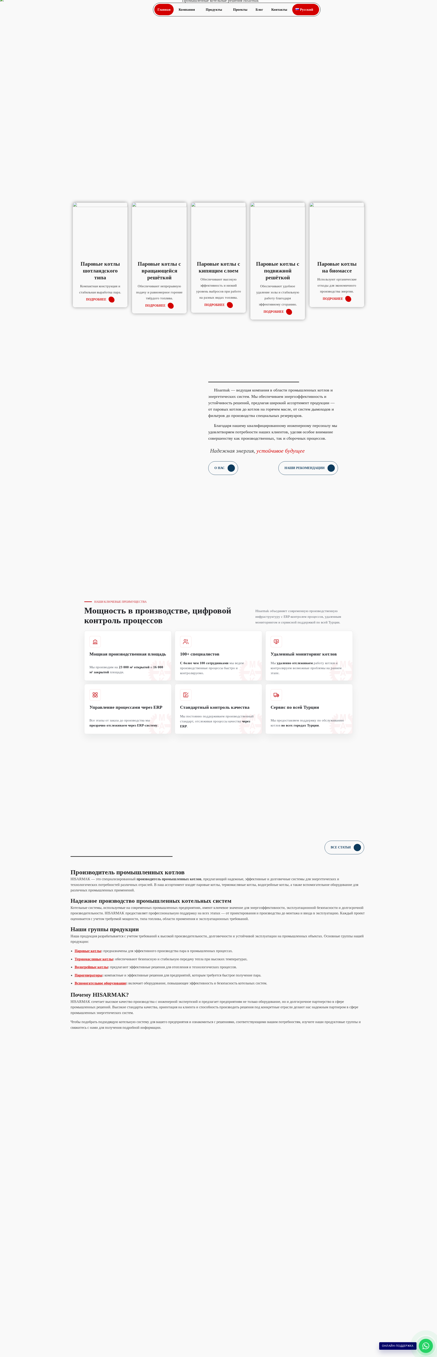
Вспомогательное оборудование (100, 983)
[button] (397, 9)
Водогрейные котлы (91, 967)
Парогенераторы (88, 975)
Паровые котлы (88, 951)
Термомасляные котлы (94, 959)
